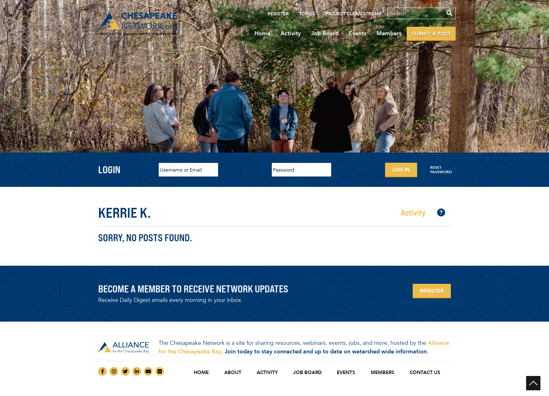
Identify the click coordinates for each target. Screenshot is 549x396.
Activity (291, 33)
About (232, 372)
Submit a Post (431, 33)
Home (262, 33)
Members (389, 33)
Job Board (325, 33)
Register (278, 14)
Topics (307, 14)
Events (357, 33)
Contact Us (425, 372)
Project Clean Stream (353, 14)
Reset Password (441, 169)
